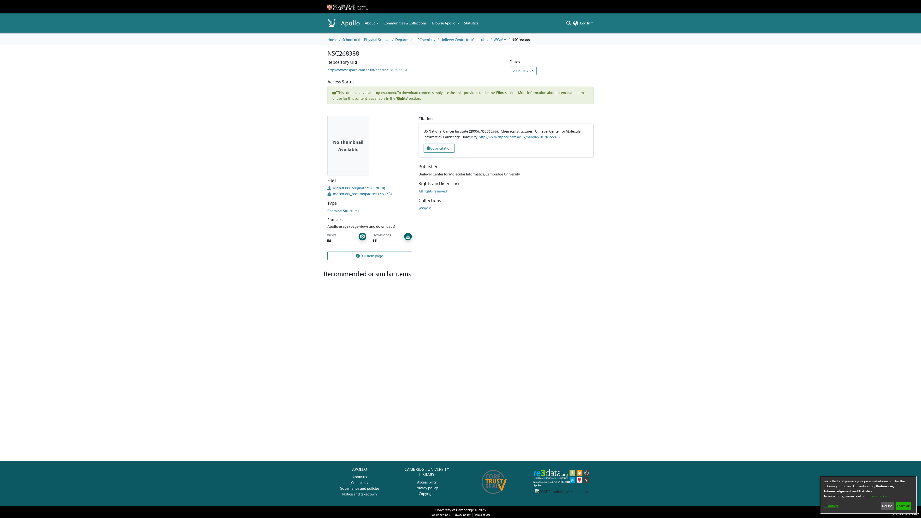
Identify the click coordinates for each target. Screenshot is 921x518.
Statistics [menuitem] (471, 23)
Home (332, 39)
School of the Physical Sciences (366, 39)
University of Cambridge (454, 509)
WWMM (500, 39)
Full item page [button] (371, 255)
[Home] (348, 7)
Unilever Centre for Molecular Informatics (465, 39)
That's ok (903, 506)
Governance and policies (359, 488)
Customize (831, 506)
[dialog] (868, 494)
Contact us (359, 482)
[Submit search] (569, 23)
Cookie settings (440, 515)
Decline (887, 506)
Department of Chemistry (415, 39)
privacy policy (877, 496)
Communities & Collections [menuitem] (405, 23)
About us (359, 476)
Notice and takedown (359, 494)
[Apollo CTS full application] (494, 495)
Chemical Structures (343, 210)
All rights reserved (433, 191)
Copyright (427, 493)
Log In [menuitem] (585, 23)
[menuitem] (371, 23)
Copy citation (441, 148)
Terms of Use (482, 515)
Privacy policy (427, 487)
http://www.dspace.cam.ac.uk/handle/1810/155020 (367, 69)
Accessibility (427, 482)
